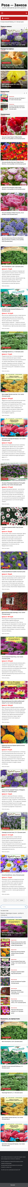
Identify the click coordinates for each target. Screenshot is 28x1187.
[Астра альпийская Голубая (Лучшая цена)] (14, 561)
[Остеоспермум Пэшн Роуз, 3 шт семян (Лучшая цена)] (14, 646)
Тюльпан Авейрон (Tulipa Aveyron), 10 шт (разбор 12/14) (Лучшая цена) (13, 213)
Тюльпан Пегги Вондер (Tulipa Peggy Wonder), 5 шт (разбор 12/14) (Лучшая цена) (13, 188)
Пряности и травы (6, 262)
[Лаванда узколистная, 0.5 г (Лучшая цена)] (14, 38)
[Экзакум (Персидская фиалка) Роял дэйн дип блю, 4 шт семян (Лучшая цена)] (4, 106)
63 (17, 900)
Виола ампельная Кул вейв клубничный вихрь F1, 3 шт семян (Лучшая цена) (13, 702)
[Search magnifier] (25, 907)
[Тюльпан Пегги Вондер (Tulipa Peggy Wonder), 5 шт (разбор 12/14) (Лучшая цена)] (14, 176)
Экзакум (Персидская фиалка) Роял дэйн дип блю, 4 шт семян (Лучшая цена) (17, 107)
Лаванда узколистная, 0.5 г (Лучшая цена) (13, 44)
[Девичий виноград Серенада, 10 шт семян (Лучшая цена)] (14, 601)
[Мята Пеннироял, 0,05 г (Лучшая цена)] (14, 255)
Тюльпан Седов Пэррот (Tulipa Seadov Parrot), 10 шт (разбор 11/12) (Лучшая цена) (13, 137)
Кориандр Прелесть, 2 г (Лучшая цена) (13, 352)
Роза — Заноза (14, 5)
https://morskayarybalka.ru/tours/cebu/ (11, 917)
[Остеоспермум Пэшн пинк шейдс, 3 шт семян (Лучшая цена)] (5, 962)
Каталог (13, 1185)
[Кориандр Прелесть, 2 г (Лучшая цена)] (14, 341)
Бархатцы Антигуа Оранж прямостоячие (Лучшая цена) (18, 953)
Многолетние (5, 523)
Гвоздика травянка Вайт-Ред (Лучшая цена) (17, 972)
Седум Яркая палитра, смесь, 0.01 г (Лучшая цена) (18, 1001)
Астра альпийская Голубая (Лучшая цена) (13, 571)
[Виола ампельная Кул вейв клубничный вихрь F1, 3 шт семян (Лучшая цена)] (14, 690)
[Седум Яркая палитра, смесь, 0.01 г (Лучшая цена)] (5, 1001)
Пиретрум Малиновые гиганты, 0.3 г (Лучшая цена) (17, 1011)
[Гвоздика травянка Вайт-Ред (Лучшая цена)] (14, 516)
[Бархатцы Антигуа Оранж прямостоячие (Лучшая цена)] (14, 734)
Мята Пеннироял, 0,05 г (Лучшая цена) (13, 266)
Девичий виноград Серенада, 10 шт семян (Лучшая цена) (17, 992)
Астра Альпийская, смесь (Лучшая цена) (13, 875)
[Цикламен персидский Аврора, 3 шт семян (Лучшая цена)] (4, 98)
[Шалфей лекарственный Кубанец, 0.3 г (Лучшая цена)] (14, 298)
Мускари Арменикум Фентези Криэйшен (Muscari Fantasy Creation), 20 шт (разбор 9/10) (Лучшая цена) (13, 239)
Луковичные (5, 133)
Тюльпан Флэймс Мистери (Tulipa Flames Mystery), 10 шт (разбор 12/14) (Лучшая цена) (14, 163)
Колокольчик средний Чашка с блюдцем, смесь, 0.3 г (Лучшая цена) (13, 790)
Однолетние (5, 652)
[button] (2, 13)
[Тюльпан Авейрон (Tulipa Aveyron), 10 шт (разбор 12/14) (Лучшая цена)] (14, 202)
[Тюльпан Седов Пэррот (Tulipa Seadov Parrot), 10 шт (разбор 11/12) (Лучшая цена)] (14, 126)
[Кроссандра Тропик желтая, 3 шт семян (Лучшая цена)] (14, 383)
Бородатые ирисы (6, 62)
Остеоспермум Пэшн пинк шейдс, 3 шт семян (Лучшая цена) (18, 962)
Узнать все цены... (6, 285)
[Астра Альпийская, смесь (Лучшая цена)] (14, 864)
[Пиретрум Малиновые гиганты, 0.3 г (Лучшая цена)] (5, 1010)
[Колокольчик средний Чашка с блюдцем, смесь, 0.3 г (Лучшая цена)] (14, 779)
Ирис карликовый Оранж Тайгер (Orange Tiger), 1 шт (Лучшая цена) (13, 66)
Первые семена (5, 40)
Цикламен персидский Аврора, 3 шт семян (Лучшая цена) (17, 99)
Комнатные (11, 96)
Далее (21, 900)
